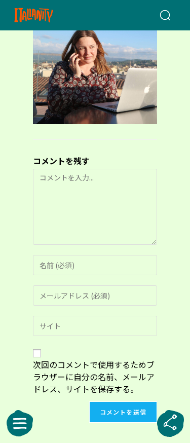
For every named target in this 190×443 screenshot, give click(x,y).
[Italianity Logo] (46, 15)
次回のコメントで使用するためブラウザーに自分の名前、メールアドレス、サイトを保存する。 (94, 376)
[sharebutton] (170, 423)
